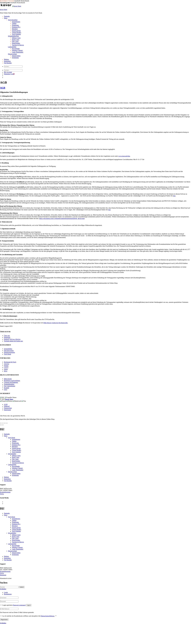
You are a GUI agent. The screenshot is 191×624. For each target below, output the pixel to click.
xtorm (6, 369)
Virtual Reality (16, 32)
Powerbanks (16, 48)
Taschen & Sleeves (18, 45)
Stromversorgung (9, 352)
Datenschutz (8, 408)
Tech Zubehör (16, 452)
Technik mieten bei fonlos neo (13, 341)
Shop (5, 18)
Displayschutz (12, 54)
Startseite (7, 16)
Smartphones (16, 22)
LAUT (6, 367)
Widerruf (7, 406)
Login (6, 592)
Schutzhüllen (13, 36)
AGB (2, 87)
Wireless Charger (17, 50)
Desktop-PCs (16, 27)
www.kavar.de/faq (124, 156)
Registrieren (8, 594)
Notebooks (15, 25)
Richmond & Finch (10, 362)
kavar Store (3, 9)
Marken (6, 59)
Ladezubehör (12, 47)
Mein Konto (8, 379)
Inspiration (7, 61)
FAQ (5, 389)
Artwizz (6, 364)
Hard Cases (15, 39)
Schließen (3, 623)
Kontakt (6, 388)
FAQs (2, 494)
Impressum (7, 410)
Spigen (6, 365)
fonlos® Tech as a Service (12, 339)
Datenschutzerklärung (47, 616)
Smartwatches (16, 31)
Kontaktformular (5, 492)
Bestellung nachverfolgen (12, 380)
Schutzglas (15, 57)
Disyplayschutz (9, 350)
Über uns (7, 335)
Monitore (15, 29)
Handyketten (16, 43)
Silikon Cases (16, 38)
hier (174, 196)
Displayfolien (16, 56)
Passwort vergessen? (19, 605)
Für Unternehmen (9, 386)
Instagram (7, 337)
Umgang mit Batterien (11, 382)
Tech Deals (12, 20)
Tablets (14, 23)
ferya (5, 371)
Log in (29, 605)
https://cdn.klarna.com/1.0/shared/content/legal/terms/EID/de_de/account (62, 218)
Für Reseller (8, 63)
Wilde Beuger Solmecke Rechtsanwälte (55, 323)
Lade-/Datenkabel (17, 52)
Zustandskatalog (9, 384)
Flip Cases (15, 41)
